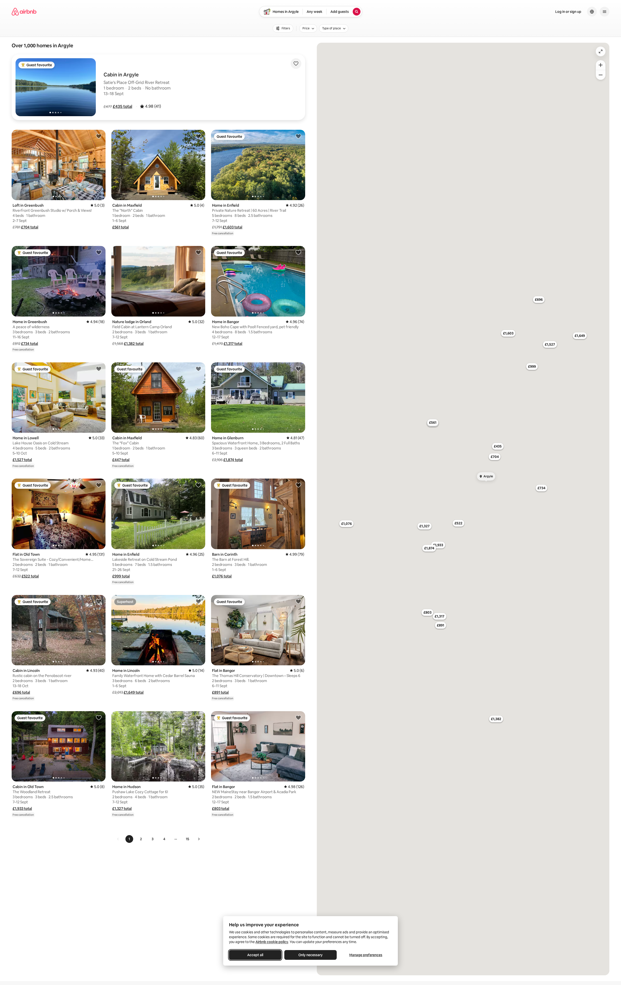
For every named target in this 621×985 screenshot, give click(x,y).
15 (187, 839)
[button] (122, 106)
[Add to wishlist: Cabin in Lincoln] (99, 601)
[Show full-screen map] (600, 51)
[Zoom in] (600, 65)
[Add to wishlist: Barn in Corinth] (298, 485)
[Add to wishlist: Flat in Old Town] (99, 485)
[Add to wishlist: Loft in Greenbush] (99, 136)
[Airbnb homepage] (24, 11)
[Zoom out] (600, 75)
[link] (118, 839)
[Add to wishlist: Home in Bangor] (298, 252)
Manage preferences (365, 955)
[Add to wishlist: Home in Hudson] (198, 717)
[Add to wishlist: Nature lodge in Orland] (198, 252)
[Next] (198, 839)
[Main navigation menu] (604, 11)
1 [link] (129, 839)
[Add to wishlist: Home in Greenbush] (99, 252)
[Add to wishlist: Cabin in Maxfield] (198, 136)
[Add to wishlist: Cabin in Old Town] (99, 717)
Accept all (255, 955)
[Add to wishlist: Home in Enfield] (298, 136)
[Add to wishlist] (296, 63)
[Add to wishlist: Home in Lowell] (99, 369)
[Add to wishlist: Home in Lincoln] (198, 601)
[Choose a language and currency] (592, 11)
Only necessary (310, 955)
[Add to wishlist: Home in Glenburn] (298, 369)
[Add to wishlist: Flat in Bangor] (298, 601)
